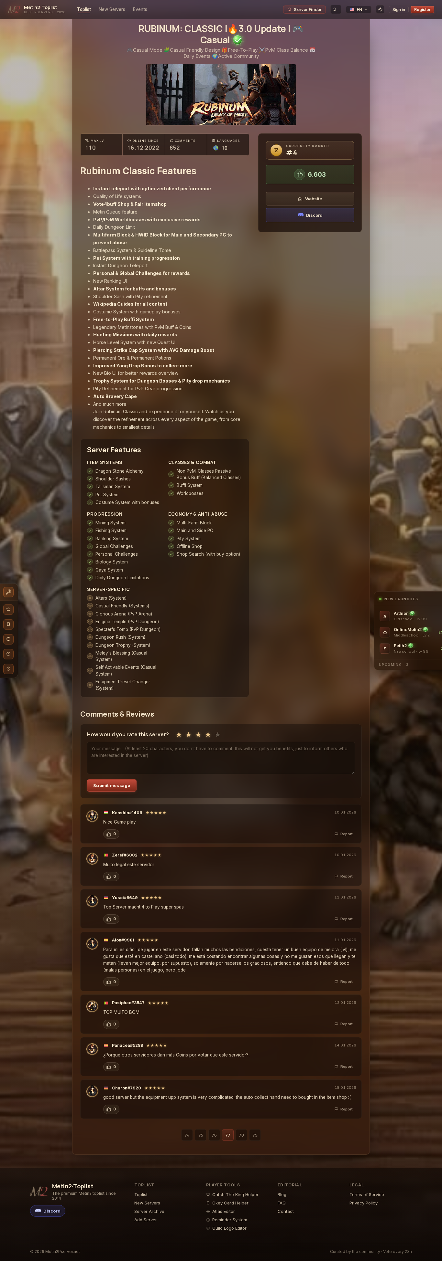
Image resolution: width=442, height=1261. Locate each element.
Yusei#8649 (125, 897)
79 (255, 1135)
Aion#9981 (123, 940)
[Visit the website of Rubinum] (221, 94)
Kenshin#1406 (127, 812)
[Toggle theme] (380, 9)
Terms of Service (366, 1194)
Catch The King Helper (235, 1194)
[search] (335, 9)
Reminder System (229, 1220)
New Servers (112, 9)
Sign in (398, 9)
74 (187, 1135)
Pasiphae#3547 (128, 1002)
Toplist (84, 9)
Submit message (111, 785)
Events (140, 9)
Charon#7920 (126, 1088)
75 (200, 1135)
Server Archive (149, 1211)
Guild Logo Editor (229, 1228)
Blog (282, 1194)
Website (313, 198)
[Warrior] (92, 816)
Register (422, 9)
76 (214, 1135)
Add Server (145, 1220)
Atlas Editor (223, 1211)
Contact (286, 1211)
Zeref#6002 (125, 855)
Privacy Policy (363, 1202)
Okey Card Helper (230, 1202)
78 (241, 1135)
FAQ (282, 1202)
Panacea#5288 (127, 1045)
